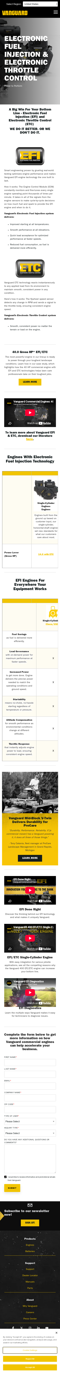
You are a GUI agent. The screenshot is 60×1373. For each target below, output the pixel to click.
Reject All (30, 1359)
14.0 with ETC (46, 554)
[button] (56, 12)
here (29, 439)
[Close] (56, 1333)
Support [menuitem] (30, 1269)
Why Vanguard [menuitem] (30, 1306)
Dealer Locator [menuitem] (30, 1276)
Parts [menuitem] (30, 1288)
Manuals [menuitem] (30, 1282)
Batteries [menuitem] (30, 1251)
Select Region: (13, 4)
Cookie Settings (30, 1350)
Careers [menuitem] (30, 1313)
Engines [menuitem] (30, 1245)
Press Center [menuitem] (30, 1319)
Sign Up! (30, 1223)
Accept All (30, 1367)
